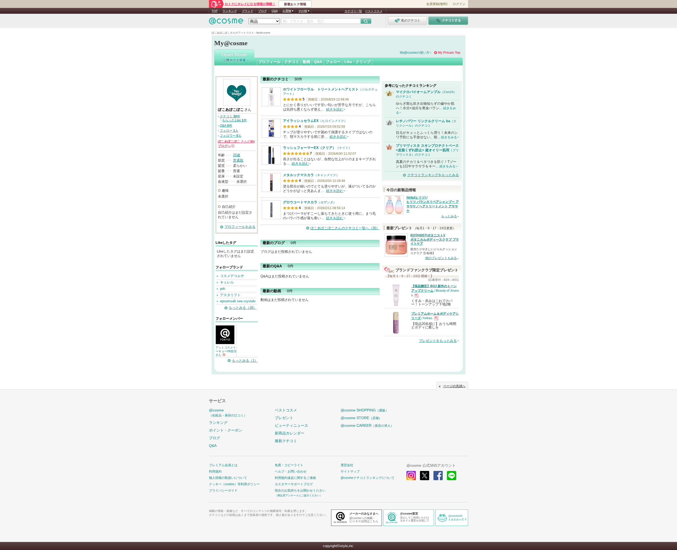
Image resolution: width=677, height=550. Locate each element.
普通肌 (238, 160)
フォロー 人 (229, 130)
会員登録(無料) (436, 4)
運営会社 (347, 465)
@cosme (228, 412)
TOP (215, 10)
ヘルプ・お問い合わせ (291, 471)
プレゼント (284, 418)
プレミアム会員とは (223, 465)
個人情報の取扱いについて (228, 478)
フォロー (333, 61)
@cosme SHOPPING (364, 410)
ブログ (262, 10)
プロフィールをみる (240, 227)
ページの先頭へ (454, 386)
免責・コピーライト (289, 465)
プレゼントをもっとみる (438, 341)
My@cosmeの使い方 (414, 52)
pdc (223, 289)
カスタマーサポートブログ (294, 484)
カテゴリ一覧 (353, 11)
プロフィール (269, 61)
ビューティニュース (291, 425)
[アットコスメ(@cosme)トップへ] (226, 22)
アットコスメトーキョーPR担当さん (226, 351)
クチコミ (291, 61)
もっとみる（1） (245, 361)
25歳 (236, 155)
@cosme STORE (361, 418)
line (451, 475)
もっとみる (449, 216)
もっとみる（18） (243, 308)
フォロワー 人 (230, 136)
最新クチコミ (286, 441)
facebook (438, 475)
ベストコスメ (373, 11)
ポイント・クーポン (225, 430)
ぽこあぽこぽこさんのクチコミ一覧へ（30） (344, 228)
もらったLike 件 (234, 120)
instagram (411, 475)
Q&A (275, 10)
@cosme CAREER (367, 425)
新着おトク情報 (295, 4)
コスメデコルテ (232, 276)
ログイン (459, 4)
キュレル (227, 282)
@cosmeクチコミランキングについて (368, 478)
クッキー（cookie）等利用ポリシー (234, 484)
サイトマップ (350, 471)
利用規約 (215, 471)
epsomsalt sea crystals (238, 301)
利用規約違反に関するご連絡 (295, 478)
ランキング (229, 10)
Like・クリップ (357, 61)
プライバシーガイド (223, 490)
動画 (306, 61)
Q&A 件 (226, 125)
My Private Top (449, 52)
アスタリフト (230, 295)
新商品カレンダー (289, 433)
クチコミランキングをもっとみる (433, 175)
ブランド (247, 10)
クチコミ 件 (230, 116)
